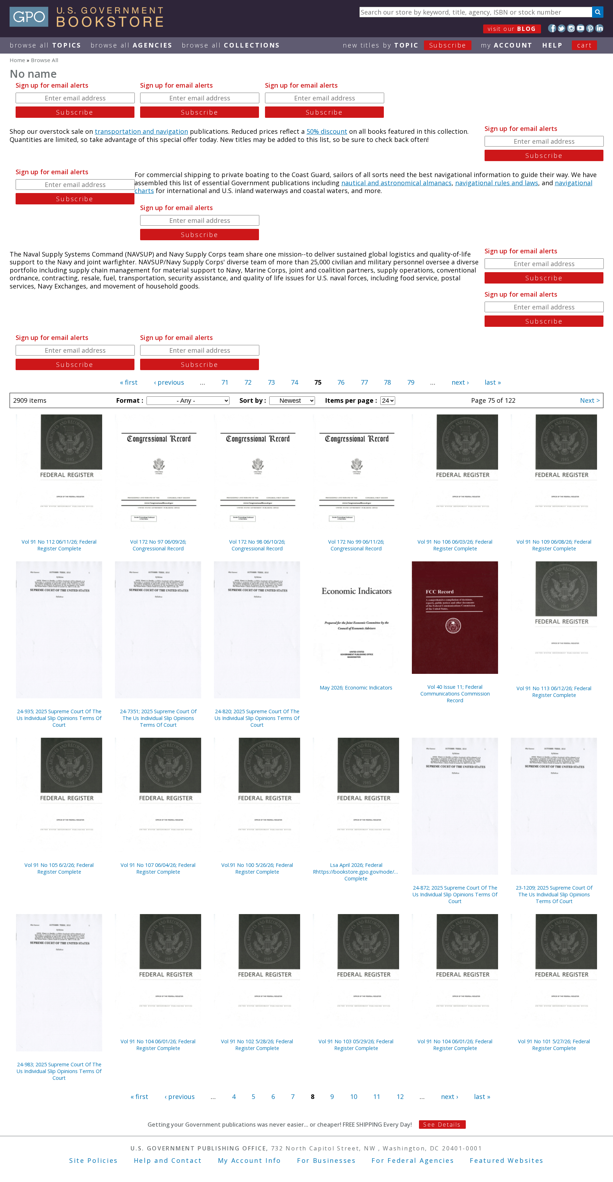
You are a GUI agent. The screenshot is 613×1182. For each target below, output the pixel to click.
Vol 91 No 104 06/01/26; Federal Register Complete (158, 1044)
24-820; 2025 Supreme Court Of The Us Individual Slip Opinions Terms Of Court (257, 718)
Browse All (45, 45)
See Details (442, 1124)
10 (353, 1096)
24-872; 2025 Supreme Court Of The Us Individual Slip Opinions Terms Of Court (455, 894)
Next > (590, 400)
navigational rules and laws (496, 182)
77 (364, 382)
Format (129, 400)
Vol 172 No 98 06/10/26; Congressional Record (257, 545)
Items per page (350, 400)
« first (129, 382)
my (507, 45)
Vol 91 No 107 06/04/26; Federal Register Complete (158, 868)
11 (376, 1096)
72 (248, 382)
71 (224, 382)
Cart (584, 45)
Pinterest (590, 28)
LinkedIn (599, 28)
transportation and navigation (141, 131)
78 (387, 382)
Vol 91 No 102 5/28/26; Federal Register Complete (257, 1044)
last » (493, 382)
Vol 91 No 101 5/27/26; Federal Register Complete (554, 1044)
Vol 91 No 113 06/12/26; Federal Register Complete (554, 691)
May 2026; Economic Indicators (356, 687)
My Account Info (250, 1160)
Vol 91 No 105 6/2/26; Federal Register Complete (59, 868)
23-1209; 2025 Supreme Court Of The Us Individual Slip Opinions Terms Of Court (554, 894)
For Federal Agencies (412, 1160)
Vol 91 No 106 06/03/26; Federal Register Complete (455, 545)
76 (340, 382)
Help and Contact (168, 1160)
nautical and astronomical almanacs (396, 182)
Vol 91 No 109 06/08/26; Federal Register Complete (554, 545)
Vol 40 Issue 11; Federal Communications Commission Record (455, 693)
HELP (552, 45)
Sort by (251, 400)
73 (271, 382)
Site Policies (93, 1160)
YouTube (580, 28)
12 (400, 1096)
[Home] (90, 24)
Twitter (562, 28)
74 (294, 382)
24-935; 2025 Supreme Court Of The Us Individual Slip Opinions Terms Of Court (59, 718)
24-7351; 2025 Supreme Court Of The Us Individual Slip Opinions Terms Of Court (158, 718)
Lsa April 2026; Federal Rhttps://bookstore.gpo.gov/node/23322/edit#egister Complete (356, 872)
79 (410, 382)
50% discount (326, 131)
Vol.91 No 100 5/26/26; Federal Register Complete (257, 868)
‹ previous (169, 382)
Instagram (571, 28)
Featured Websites (507, 1160)
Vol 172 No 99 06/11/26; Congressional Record (356, 545)
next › (460, 382)
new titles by (404, 45)
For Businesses (326, 1160)
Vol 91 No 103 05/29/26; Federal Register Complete (356, 1044)
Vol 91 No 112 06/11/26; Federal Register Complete (59, 545)
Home (17, 60)
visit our (512, 29)
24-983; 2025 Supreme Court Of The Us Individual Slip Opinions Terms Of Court (59, 1071)
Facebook (552, 28)
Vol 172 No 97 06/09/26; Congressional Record (158, 545)
